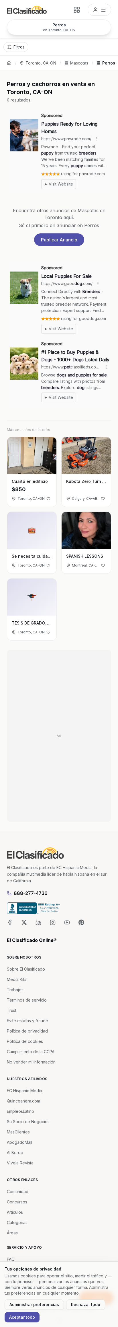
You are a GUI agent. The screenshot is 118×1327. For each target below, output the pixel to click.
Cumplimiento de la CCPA (30, 1051)
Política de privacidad (27, 1031)
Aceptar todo (22, 1317)
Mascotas (79, 63)
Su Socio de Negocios (28, 1121)
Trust (11, 1010)
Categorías (17, 1222)
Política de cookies (25, 1041)
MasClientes (18, 1131)
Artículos (15, 1212)
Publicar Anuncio (59, 240)
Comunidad (17, 1191)
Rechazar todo (85, 1304)
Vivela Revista (20, 1162)
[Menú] (99, 10)
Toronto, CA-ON (40, 63)
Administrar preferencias (34, 1304)
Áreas (12, 1232)
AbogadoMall (19, 1142)
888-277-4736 (31, 893)
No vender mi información (31, 1061)
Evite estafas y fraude (27, 1020)
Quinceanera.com (23, 1100)
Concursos (17, 1201)
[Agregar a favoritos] (48, 498)
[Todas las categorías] (76, 9)
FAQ (11, 1259)
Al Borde (15, 1152)
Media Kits (16, 979)
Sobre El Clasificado (26, 969)
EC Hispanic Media (24, 1090)
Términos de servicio (27, 1000)
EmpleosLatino (20, 1111)
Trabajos (15, 989)
